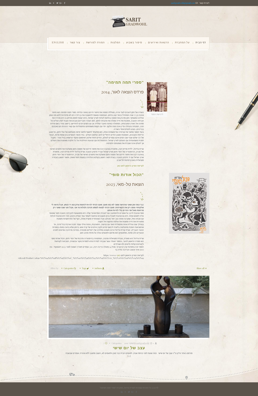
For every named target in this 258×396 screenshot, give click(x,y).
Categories (69, 268)
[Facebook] (64, 3)
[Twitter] (57, 3)
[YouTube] (53, 3)
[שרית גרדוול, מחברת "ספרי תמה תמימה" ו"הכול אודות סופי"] (129, 21)
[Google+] (61, 3)
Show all (201, 268)
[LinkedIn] (50, 3)
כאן (119, 255)
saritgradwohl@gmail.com (183, 3)
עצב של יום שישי (129, 347)
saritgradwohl (142, 343)
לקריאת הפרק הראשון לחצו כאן (130, 165)
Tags (84, 268)
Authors (98, 268)
